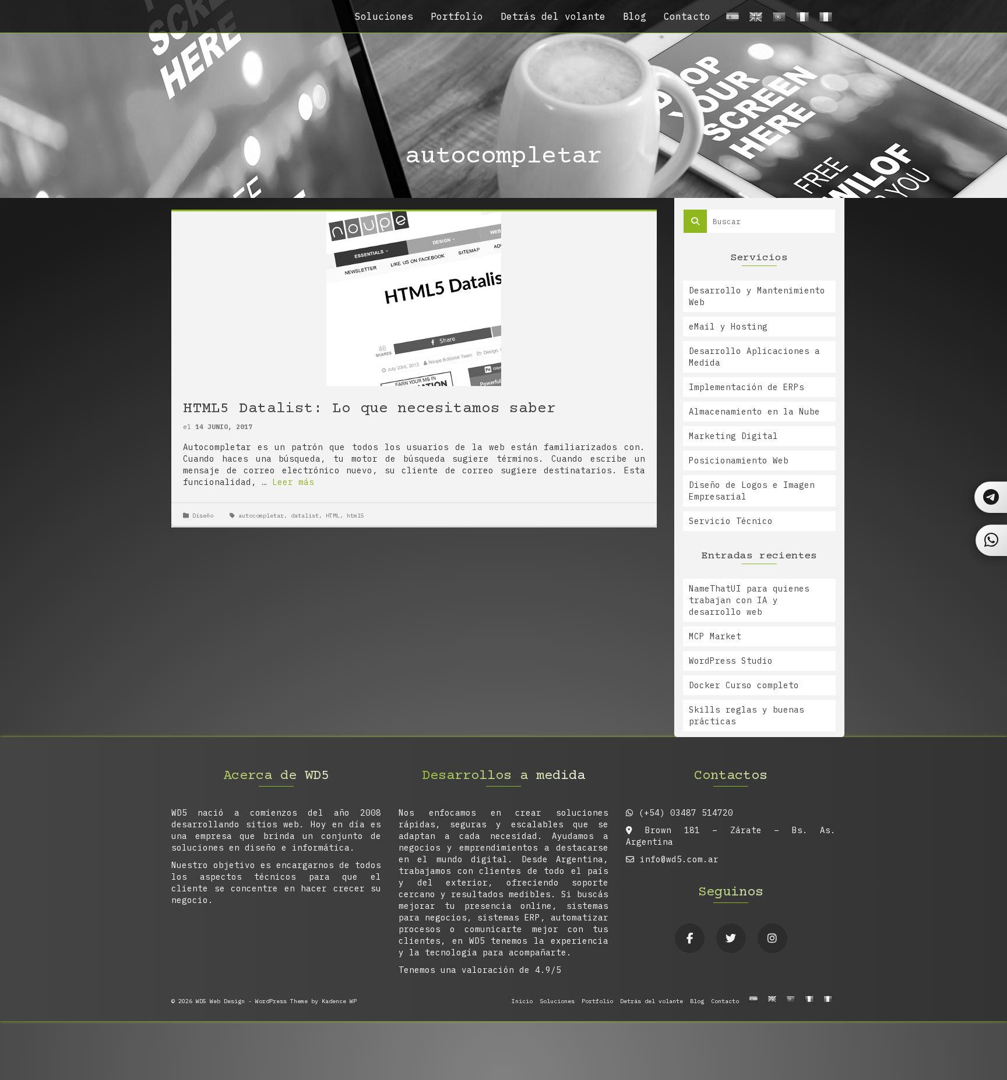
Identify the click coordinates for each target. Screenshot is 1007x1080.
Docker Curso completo (744, 685)
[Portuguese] (777, 19)
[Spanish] (730, 19)
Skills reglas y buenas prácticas (746, 715)
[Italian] (824, 19)
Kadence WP (339, 1001)
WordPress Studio (731, 661)
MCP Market (715, 636)
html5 (355, 515)
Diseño (202, 515)
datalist (305, 515)
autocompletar (261, 515)
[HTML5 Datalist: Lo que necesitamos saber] (413, 298)
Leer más (293, 482)
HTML (333, 515)
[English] (754, 19)
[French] (800, 19)
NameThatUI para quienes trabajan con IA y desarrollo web (749, 600)
